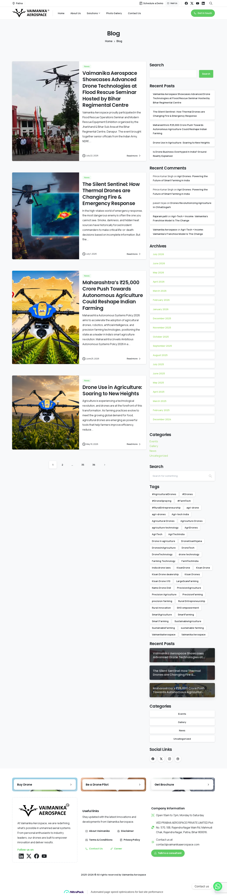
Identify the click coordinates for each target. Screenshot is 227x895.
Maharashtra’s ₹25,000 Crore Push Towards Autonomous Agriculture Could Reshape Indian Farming (112, 295)
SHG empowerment (188, 607)
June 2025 (159, 373)
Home (109, 41)
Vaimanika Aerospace (165, 229)
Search (157, 65)
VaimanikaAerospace (163, 634)
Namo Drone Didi (161, 587)
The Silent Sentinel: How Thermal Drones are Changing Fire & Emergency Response (111, 194)
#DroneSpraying (161, 500)
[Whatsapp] (217, 886)
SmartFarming (186, 614)
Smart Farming (160, 621)
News (153, 451)
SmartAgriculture (162, 614)
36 (93, 464)
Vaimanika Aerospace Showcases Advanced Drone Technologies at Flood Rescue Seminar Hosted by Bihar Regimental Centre (109, 89)
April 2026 (159, 281)
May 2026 (158, 272)
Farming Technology (163, 561)
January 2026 (161, 309)
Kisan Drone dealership (165, 574)
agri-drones (159, 514)
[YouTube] (197, 3)
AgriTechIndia (176, 534)
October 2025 (161, 336)
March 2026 (160, 290)
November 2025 (162, 327)
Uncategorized (159, 455)
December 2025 (162, 318)
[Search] (210, 476)
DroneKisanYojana (191, 541)
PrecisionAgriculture (189, 587)
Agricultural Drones (163, 520)
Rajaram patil (160, 216)
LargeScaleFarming (187, 581)
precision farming (162, 601)
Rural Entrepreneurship (191, 601)
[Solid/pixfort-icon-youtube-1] (44, 856)
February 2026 (161, 299)
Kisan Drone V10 (161, 581)
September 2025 (162, 345)
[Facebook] (186, 3)
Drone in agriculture (163, 541)
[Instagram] (169, 758)
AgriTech (157, 534)
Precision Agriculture (164, 594)
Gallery (154, 446)
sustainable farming (192, 627)
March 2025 (159, 401)
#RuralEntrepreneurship (166, 507)
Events (154, 441)
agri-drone (192, 507)
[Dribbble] (177, 758)
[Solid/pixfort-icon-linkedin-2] (21, 856)
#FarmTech (184, 500)
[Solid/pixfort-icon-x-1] (29, 856)
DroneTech (188, 547)
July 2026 (158, 254)
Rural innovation (161, 607)
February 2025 (161, 410)
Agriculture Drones (191, 520)
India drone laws (161, 567)
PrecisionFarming (192, 594)
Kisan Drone (203, 567)
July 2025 (158, 364)
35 (82, 464)
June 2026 (159, 263)
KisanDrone (183, 567)
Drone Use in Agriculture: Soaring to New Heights (112, 390)
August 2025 (160, 355)
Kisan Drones (192, 574)
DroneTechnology (162, 554)
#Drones (187, 494)
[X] (191, 3)
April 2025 (158, 391)
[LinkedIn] (203, 3)
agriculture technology (165, 527)
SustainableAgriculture (187, 621)
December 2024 (162, 419)
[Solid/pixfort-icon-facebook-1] (36, 856)
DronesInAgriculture (164, 547)
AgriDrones (191, 527)
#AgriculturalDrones (164, 494)
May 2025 (158, 382)
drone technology (189, 554)
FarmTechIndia (189, 561)
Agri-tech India (180, 514)
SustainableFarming (163, 627)
